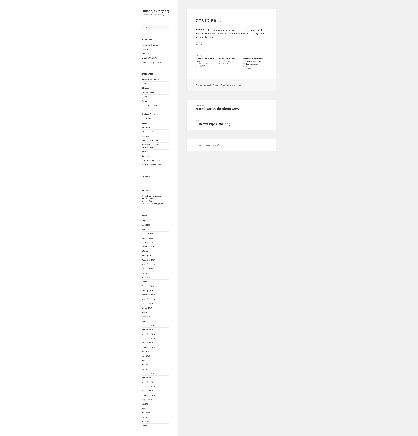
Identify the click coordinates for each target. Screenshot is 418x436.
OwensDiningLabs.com (151, 196)
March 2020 (146, 282)
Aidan (217, 85)
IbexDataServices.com (151, 198)
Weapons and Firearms (151, 165)
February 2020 (148, 286)
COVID (144, 83)
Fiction (144, 101)
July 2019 (145, 312)
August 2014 (147, 399)
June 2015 (146, 364)
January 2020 (147, 290)
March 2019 (146, 321)
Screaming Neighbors (151, 45)
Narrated (145, 136)
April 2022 (146, 225)
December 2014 (148, 382)
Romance (145, 156)
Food (144, 110)
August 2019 (147, 308)
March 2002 (146, 426)
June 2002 (146, 412)
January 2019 (147, 330)
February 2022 (148, 234)
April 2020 (146, 277)
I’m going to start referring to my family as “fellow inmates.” (253, 61)
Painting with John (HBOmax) (154, 62)
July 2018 (145, 351)
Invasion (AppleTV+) (150, 58)
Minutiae (145, 53)
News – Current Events (151, 140)
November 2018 (148, 338)
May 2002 (146, 417)
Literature (146, 127)
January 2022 (147, 238)
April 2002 (146, 421)
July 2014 (145, 404)
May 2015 (146, 369)
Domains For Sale (149, 201)
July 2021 (145, 251)
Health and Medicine (150, 118)
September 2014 (148, 395)
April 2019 (146, 316)
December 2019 (148, 295)
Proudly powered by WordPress (209, 145)
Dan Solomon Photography (153, 204)
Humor (145, 123)
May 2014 (146, 408)
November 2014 (148, 386)
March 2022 (146, 229)
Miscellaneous (147, 131)
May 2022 (146, 220)
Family (144, 96)
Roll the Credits (148, 49)
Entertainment (148, 92)
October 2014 (147, 391)
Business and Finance (150, 79)
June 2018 (146, 356)
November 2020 (148, 264)
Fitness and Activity (150, 105)
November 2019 (148, 299)
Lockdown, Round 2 (227, 59)
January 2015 (147, 378)
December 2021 (148, 242)
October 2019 (147, 303)
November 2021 (148, 247)
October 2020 (147, 268)
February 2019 (148, 325)
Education (146, 88)
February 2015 (148, 373)
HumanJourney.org (156, 11)
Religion (145, 151)
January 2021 (147, 255)
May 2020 (146, 273)
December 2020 (148, 260)
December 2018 (148, 334)
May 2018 (146, 360)
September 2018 (148, 347)
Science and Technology (152, 160)
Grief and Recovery (150, 114)
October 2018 (147, 343)
